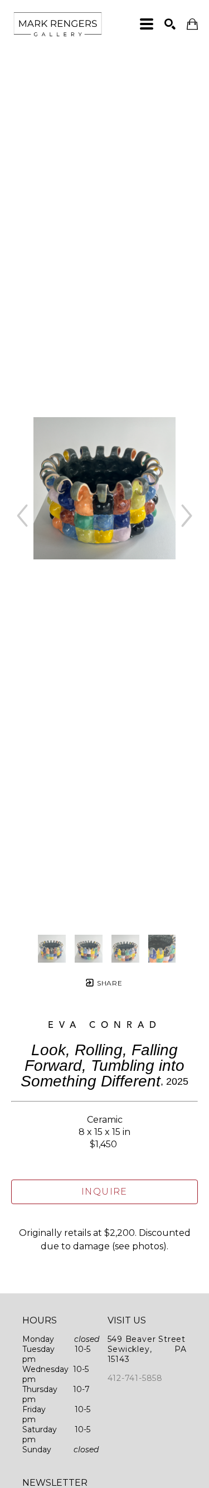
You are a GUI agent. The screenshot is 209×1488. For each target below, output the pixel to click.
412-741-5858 (135, 1378)
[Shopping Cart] (192, 24)
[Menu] (146, 24)
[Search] (170, 24)
